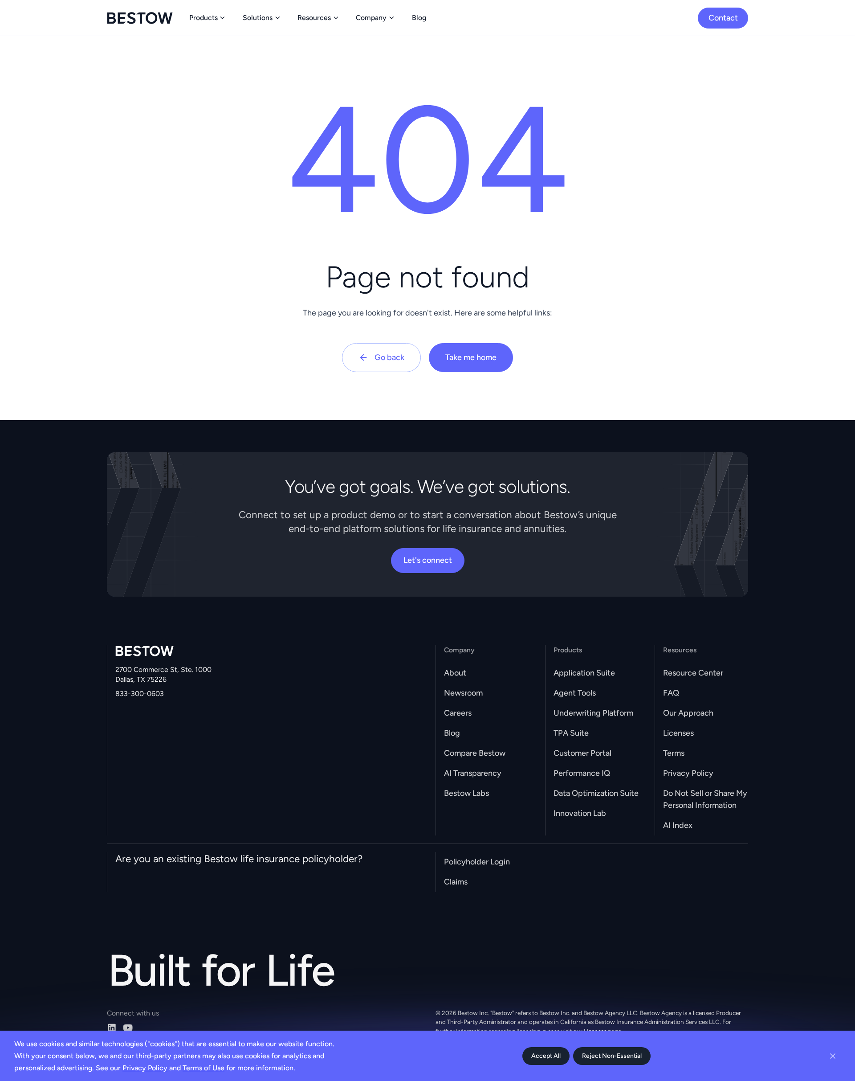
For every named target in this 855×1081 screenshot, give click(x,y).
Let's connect (427, 560)
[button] (208, 18)
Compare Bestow (474, 753)
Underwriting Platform (593, 713)
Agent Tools (575, 693)
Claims (456, 882)
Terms (673, 753)
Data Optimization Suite (596, 793)
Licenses (678, 733)
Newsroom (463, 693)
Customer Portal (582, 753)
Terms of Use (203, 1068)
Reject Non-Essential (612, 1056)
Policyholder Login (477, 862)
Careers (458, 713)
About (455, 673)
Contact (723, 18)
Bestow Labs (466, 793)
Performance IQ (582, 773)
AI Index (677, 825)
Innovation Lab (580, 813)
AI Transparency (472, 773)
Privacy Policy (688, 773)
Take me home (471, 357)
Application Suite (584, 673)
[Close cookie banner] (833, 1056)
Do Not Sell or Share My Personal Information (705, 799)
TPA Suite (571, 733)
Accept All (546, 1056)
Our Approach (688, 713)
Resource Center (693, 673)
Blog (452, 733)
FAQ (671, 693)
